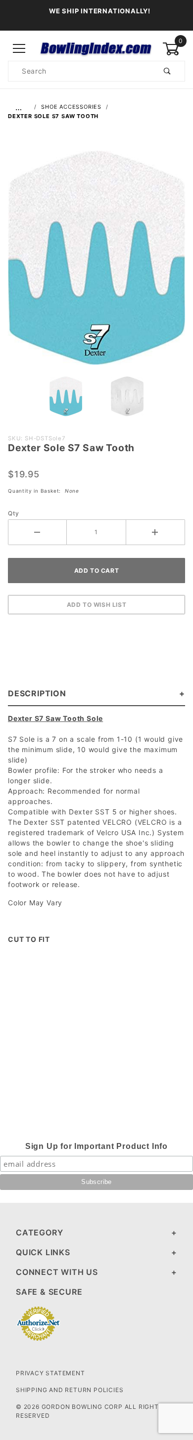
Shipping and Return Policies (69, 1390)
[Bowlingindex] (96, 48)
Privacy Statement (50, 1373)
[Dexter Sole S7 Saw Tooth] (96, 263)
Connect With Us (57, 1272)
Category (39, 1232)
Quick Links (43, 1252)
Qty (13, 513)
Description (37, 693)
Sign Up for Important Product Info (96, 1146)
